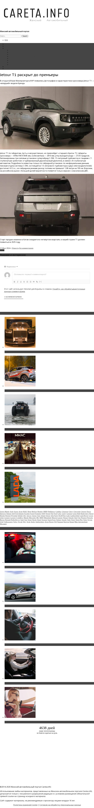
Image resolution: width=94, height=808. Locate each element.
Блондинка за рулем (17, 58)
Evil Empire (19, 514)
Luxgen (13, 518)
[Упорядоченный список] (27, 281)
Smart (39, 520)
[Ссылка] (37, 281)
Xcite (28, 522)
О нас (7, 69)
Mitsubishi (47, 518)
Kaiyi (56, 516)
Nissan (65, 518)
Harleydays (85, 514)
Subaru (58, 520)
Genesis (69, 514)
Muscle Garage (57, 518)
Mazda (26, 518)
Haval (91, 514)
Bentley (40, 512)
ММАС (12, 65)
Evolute (27, 514)
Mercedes (32, 518)
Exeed (32, 514)
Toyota (89, 520)
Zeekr (33, 522)
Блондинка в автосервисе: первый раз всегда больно (29, 567)
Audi (11, 512)
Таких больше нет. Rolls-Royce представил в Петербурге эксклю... (35, 352)
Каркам (60, 522)
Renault (8, 520)
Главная (8, 44)
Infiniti (20, 516)
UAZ (2, 522)
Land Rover (84, 516)
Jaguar (34, 516)
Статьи (7, 46)
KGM (61, 516)
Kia (64, 516)
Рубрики (8, 48)
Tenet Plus (79, 520)
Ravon (2, 520)
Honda (2, 516)
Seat (25, 520)
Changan (65, 512)
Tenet (73, 520)
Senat (30, 520)
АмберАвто (39, 522)
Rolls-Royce (15, 520)
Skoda (34, 520)
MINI (41, 518)
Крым (72, 522)
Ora (79, 518)
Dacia (89, 512)
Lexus (91, 516)
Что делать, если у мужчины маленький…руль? (27, 644)
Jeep (38, 516)
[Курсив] (17, 281)
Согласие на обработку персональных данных (60, 805)
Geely (64, 514)
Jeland (43, 516)
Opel (75, 518)
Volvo (15, 522)
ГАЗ (55, 522)
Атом (47, 522)
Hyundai (14, 516)
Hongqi (8, 516)
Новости (12, 50)
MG (37, 518)
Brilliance (51, 512)
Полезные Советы (16, 62)
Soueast (44, 520)
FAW (43, 514)
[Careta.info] (36, 25)
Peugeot (84, 518)
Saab (22, 520)
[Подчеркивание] (20, 281)
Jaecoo (29, 516)
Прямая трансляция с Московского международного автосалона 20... (37, 468)
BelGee (34, 512)
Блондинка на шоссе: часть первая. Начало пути (27, 683)
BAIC (25, 512)
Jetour (2, 250)
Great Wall (76, 514)
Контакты (8, 67)
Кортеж (66, 522)
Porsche (90, 518)
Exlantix (38, 514)
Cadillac (58, 512)
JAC (24, 516)
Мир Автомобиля (80, 522)
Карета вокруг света (17, 60)
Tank (69, 520)
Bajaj (29, 512)
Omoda (71, 518)
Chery (71, 512)
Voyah (20, 522)
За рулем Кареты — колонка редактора (24, 56)
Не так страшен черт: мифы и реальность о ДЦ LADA (29, 507)
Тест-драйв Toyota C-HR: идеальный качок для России (30, 390)
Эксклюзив (13, 54)
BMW (45, 512)
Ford (55, 514)
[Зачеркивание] (24, 281)
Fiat (52, 514)
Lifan (2, 518)
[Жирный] (14, 281)
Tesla (85, 520)
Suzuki (64, 520)
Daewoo (3, 514)
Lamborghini (74, 516)
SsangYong (52, 520)
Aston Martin (4, 512)
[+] (40, 281)
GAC (59, 514)
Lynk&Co (19, 518)
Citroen (83, 512)
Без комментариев (26, 248)
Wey (24, 522)
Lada (68, 516)
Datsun (8, 514)
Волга (51, 522)
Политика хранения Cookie (25, 805)
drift (13, 514)
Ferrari (48, 514)
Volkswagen (8, 522)
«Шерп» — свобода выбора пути (20, 429)
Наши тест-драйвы (16, 52)
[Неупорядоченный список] (30, 281)
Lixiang (7, 518)
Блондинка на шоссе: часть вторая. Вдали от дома (28, 606)
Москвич (3, 524)
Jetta (52, 516)
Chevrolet (76, 512)
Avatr (21, 512)
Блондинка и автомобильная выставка (23, 722)
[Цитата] (33, 281)
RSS (6, 40)
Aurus (16, 512)
